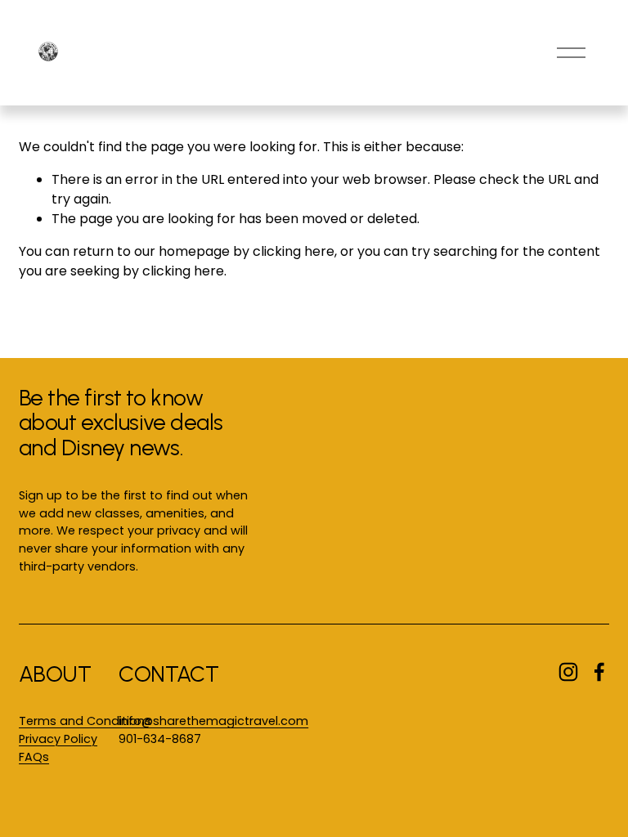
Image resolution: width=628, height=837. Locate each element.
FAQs (34, 757)
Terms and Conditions (85, 721)
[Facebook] (599, 672)
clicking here (293, 251)
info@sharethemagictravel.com (213, 721)
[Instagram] (568, 672)
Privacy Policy (58, 739)
